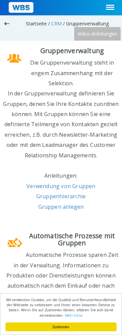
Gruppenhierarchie (61, 196)
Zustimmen (61, 326)
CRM (56, 23)
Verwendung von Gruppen (60, 186)
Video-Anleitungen (97, 33)
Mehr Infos (73, 315)
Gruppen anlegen (61, 206)
